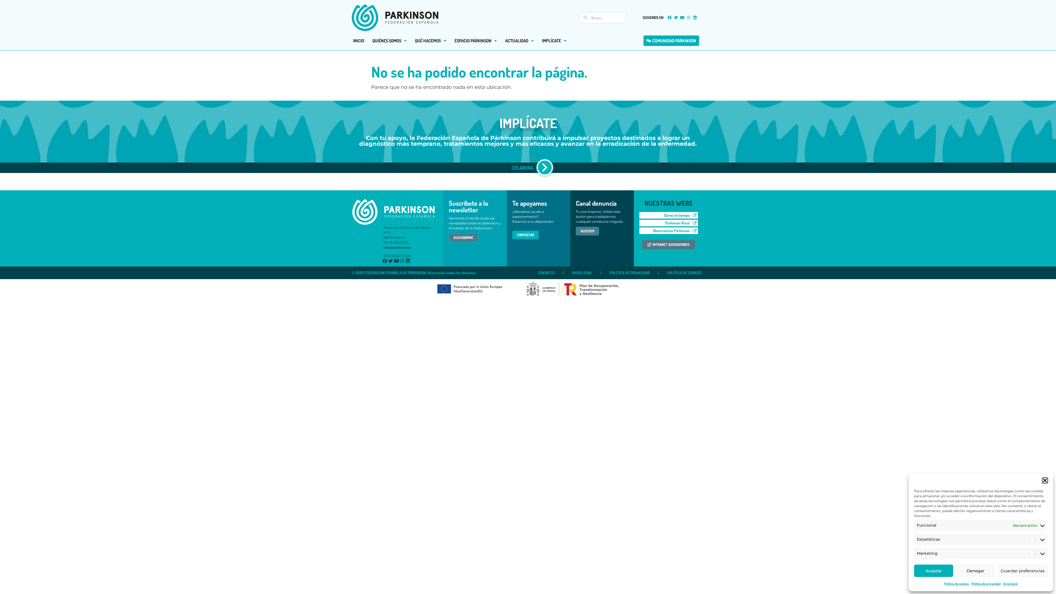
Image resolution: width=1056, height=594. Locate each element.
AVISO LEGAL (582, 272)
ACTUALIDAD (516, 40)
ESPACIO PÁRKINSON (473, 40)
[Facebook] (670, 18)
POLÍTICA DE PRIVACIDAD (630, 272)
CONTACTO (546, 272)
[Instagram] (689, 18)
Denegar (976, 570)
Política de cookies (956, 584)
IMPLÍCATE (551, 40)
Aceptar (933, 570)
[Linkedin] (695, 18)
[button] (1045, 480)
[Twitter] (676, 18)
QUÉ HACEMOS (428, 40)
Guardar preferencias (1023, 570)
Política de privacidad (986, 584)
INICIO (358, 40)
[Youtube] (682, 18)
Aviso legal (1010, 584)
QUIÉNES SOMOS (386, 40)
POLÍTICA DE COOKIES (684, 272)
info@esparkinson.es (397, 247)
